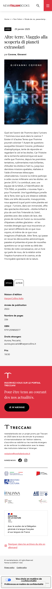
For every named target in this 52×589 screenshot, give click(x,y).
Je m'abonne (17, 407)
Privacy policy (9, 567)
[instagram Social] (26, 460)
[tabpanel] (26, 324)
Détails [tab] (9, 283)
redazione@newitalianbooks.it (17, 453)
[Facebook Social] (20, 460)
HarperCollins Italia (13, 298)
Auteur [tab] (19, 283)
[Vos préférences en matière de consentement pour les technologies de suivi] (23, 584)
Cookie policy (22, 567)
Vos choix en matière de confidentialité (29, 579)
